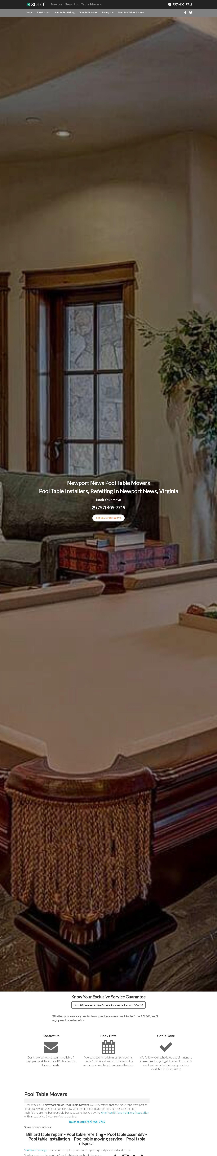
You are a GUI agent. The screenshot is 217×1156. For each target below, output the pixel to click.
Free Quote (108, 12)
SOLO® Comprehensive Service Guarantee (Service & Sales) (108, 1005)
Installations (43, 12)
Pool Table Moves (88, 12)
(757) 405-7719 (182, 4)
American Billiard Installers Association (125, 1112)
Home (29, 12)
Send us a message (35, 1150)
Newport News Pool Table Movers (76, 4)
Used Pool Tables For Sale (131, 12)
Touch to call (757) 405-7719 (86, 1121)
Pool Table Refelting (64, 12)
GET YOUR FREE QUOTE (108, 518)
